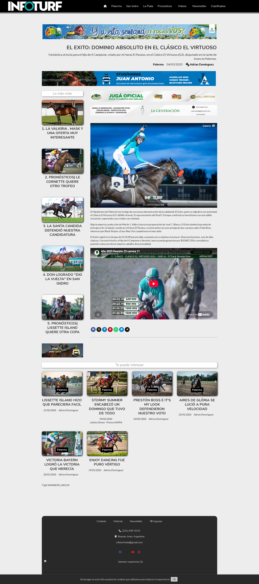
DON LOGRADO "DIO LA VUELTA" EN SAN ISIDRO (63, 279)
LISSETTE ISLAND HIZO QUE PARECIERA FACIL (62, 402)
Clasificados (218, 6)
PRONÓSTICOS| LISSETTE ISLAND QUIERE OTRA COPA (62, 328)
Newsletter (199, 6)
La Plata (148, 6)
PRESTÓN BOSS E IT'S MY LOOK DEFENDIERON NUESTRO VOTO (152, 407)
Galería (207, 125)
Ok (174, 579)
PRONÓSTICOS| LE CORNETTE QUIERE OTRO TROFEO (63, 181)
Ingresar (157, 521)
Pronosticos (165, 6)
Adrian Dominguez (202, 64)
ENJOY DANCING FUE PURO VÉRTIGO (107, 462)
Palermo (116, 6)
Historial (118, 521)
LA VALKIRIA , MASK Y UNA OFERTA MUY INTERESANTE (64, 133)
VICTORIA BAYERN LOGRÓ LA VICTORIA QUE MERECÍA (61, 464)
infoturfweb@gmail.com (129, 542)
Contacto (101, 521)
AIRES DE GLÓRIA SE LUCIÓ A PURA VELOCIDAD (197, 404)
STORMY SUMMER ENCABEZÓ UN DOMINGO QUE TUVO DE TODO (107, 407)
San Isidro (132, 6)
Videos (182, 6)
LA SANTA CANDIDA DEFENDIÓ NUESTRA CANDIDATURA (63, 230)
